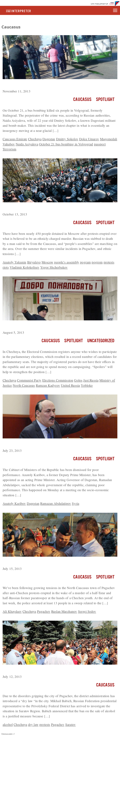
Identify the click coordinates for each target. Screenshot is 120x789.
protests (109, 262)
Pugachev (43, 611)
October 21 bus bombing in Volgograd (66, 144)
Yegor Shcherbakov (54, 267)
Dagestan (48, 139)
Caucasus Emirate (15, 139)
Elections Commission (57, 380)
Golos (78, 380)
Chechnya (35, 139)
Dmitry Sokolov (67, 139)
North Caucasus (24, 385)
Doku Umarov (89, 139)
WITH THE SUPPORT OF (99, 4)
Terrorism (9, 149)
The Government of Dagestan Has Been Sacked (42, 444)
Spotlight (105, 100)
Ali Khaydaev (12, 611)
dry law (33, 724)
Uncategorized (100, 341)
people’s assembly (66, 262)
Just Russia (90, 380)
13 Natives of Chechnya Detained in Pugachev (41, 562)
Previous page (6, 734)
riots (6, 267)
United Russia (70, 385)
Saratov (70, 724)
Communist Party (29, 380)
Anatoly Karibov (14, 503)
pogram (85, 262)
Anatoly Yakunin (14, 262)
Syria (75, 503)
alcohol (8, 724)
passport (100, 144)
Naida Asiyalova (27, 144)
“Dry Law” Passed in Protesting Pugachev (38, 670)
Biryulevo (34, 262)
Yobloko (87, 385)
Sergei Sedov (87, 611)
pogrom (97, 262)
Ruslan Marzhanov (64, 611)
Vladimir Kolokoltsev (24, 267)
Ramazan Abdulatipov (55, 503)
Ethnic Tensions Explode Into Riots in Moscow (40, 208)
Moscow (47, 262)
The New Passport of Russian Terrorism (35, 84)
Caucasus (82, 100)
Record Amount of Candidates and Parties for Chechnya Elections (57, 326)
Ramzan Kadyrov (48, 385)
